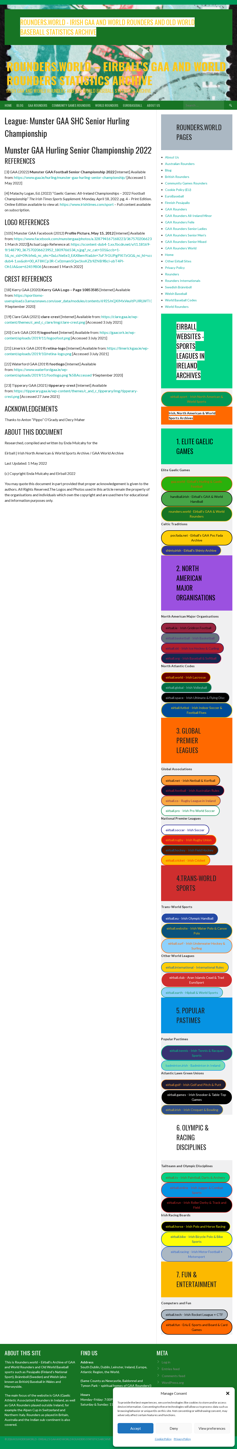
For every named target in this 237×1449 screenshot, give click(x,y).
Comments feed (173, 1376)
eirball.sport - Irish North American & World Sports (196, 399)
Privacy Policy (182, 1439)
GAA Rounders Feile (179, 222)
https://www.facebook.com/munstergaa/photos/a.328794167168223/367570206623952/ (86, 238)
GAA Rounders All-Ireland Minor (188, 216)
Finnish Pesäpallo (177, 203)
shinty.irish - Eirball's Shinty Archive (191, 550)
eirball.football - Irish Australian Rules (192, 790)
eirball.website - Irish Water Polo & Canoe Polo (197, 930)
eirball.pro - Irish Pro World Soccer (190, 811)
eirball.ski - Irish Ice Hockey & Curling (192, 648)
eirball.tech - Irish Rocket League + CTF (194, 1315)
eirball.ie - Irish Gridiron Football (188, 628)
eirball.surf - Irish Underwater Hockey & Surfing (196, 945)
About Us (153, 105)
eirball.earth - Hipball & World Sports (192, 993)
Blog (19, 105)
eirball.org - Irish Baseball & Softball (191, 658)
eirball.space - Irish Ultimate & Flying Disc (195, 698)
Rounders (172, 274)
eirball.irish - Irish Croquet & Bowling (192, 1110)
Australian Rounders (180, 164)
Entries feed (171, 1369)
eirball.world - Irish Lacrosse (186, 677)
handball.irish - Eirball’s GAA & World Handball (196, 499)
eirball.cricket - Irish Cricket (185, 860)
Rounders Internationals (182, 281)
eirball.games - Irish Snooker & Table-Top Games (196, 1097)
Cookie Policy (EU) (178, 190)
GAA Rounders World (180, 248)
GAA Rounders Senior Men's (185, 235)
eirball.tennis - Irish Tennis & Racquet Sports (197, 1053)
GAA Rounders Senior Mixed (185, 242)
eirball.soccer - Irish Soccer (185, 830)
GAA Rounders (37, 105)
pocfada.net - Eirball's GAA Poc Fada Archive (197, 537)
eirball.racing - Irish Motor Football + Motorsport (197, 1254)
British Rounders (177, 177)
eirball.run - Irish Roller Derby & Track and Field (196, 1205)
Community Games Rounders (71, 105)
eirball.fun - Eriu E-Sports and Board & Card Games (197, 1327)
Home (8, 105)
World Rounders (106, 105)
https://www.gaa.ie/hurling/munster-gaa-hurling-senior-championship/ (70, 177)
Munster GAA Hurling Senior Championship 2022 (78, 150)
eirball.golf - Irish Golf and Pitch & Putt (193, 1085)
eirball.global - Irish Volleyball (186, 687)
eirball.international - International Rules (195, 967)
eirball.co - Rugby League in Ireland (191, 801)
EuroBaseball (132, 105)
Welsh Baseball (176, 294)
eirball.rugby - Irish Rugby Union (189, 840)
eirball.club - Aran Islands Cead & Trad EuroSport (196, 980)
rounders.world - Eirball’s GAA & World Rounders (197, 513)
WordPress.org (173, 1383)
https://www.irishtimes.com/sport (87, 204)
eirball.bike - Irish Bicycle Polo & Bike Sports (197, 1239)
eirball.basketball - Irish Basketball (190, 638)
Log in (166, 1362)
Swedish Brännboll (178, 287)
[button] (227, 1393)
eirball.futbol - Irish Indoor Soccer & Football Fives (196, 710)
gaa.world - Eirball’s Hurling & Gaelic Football (196, 484)
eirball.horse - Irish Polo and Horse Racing (195, 1226)
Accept (135, 1428)
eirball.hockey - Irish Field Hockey (189, 850)
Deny (174, 1428)
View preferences (212, 1428)
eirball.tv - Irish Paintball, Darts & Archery (195, 1177)
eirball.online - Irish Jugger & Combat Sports (196, 1190)
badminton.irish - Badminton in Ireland (193, 1065)
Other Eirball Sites (178, 261)
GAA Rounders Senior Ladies (186, 229)
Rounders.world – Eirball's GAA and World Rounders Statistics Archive (116, 73)
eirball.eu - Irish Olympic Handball (189, 918)
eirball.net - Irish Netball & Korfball (190, 780)
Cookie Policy (163, 1439)
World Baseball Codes (181, 300)
